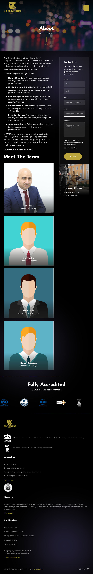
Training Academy (10, 544)
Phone (66, 98)
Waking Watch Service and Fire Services (19, 536)
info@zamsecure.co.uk (28, 263)
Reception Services (11, 540)
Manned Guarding (11, 527)
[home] (12, 8)
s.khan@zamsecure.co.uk (28, 211)
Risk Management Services (14, 532)
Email (70, 109)
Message (71, 120)
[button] (86, 8)
